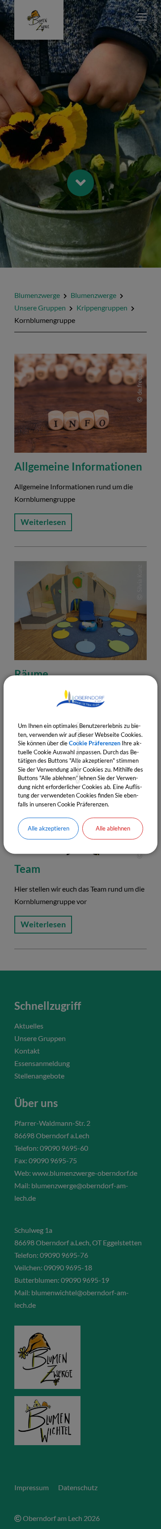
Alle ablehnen (113, 828)
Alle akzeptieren (48, 828)
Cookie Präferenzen (94, 743)
